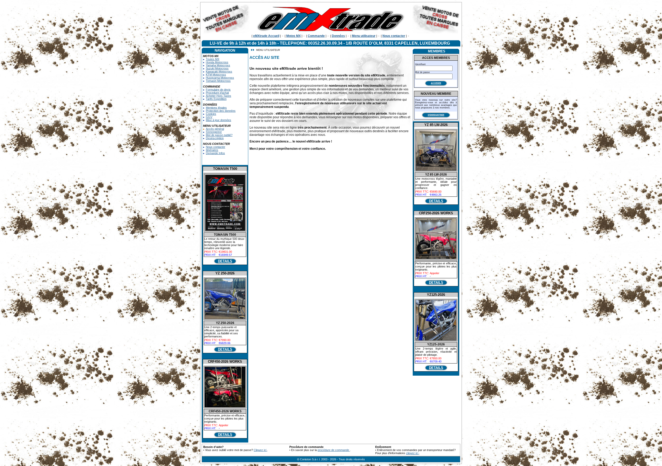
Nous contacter (393, 36)
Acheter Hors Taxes (218, 95)
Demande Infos (215, 153)
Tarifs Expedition (216, 98)
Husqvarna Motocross (220, 77)
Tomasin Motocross (218, 80)
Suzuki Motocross (217, 68)
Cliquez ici (260, 450)
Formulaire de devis (218, 89)
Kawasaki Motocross (219, 71)
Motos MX (293, 36)
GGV (209, 117)
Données (338, 36)
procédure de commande (334, 450)
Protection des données (221, 110)
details (225, 261)
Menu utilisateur (363, 36)
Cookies (211, 113)
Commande (316, 36)
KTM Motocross (216, 74)
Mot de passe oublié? (219, 135)
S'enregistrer (214, 131)
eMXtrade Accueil (266, 36)
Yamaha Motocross (218, 65)
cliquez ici (412, 453)
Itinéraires (212, 150)
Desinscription (215, 138)
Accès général (215, 128)
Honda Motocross (217, 62)
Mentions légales (216, 107)
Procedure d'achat (217, 92)
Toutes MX (212, 59)
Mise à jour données (218, 120)
